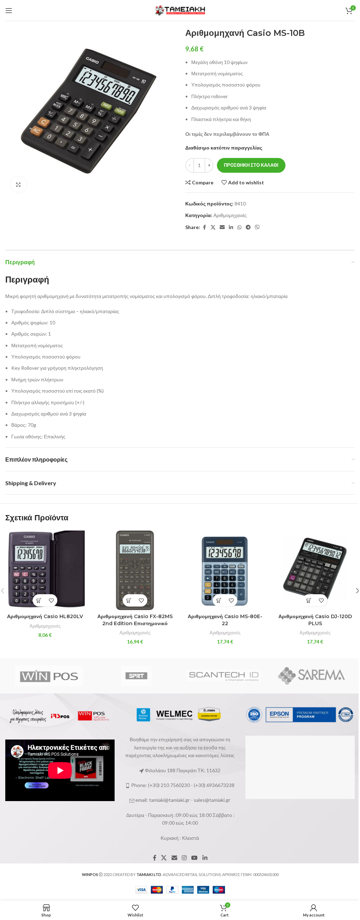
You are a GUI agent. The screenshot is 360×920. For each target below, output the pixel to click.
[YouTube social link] (194, 857)
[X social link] (213, 227)
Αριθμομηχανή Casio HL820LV (45, 616)
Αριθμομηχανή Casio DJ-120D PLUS (315, 620)
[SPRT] (136, 675)
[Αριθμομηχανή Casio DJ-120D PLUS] (315, 570)
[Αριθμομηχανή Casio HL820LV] (45, 570)
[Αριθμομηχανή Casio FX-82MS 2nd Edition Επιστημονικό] (135, 570)
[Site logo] (180, 10)
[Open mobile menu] (9, 11)
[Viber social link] (257, 227)
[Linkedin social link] (231, 227)
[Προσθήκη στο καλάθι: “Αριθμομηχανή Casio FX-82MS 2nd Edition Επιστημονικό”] (129, 600)
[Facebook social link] (204, 227)
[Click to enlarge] (18, 184)
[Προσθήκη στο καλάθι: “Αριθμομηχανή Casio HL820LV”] (39, 600)
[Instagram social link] (184, 857)
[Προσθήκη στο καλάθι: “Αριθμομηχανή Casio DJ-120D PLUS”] (309, 600)
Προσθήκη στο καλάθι (251, 165)
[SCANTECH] (224, 675)
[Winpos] (49, 675)
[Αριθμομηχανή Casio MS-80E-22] (225, 570)
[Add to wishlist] (51, 600)
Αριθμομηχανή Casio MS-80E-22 (225, 620)
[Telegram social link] (248, 227)
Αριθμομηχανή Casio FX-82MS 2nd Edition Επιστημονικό (135, 620)
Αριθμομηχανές (230, 215)
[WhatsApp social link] (239, 227)
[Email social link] (222, 227)
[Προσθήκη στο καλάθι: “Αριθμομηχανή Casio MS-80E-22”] (219, 600)
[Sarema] (311, 675)
